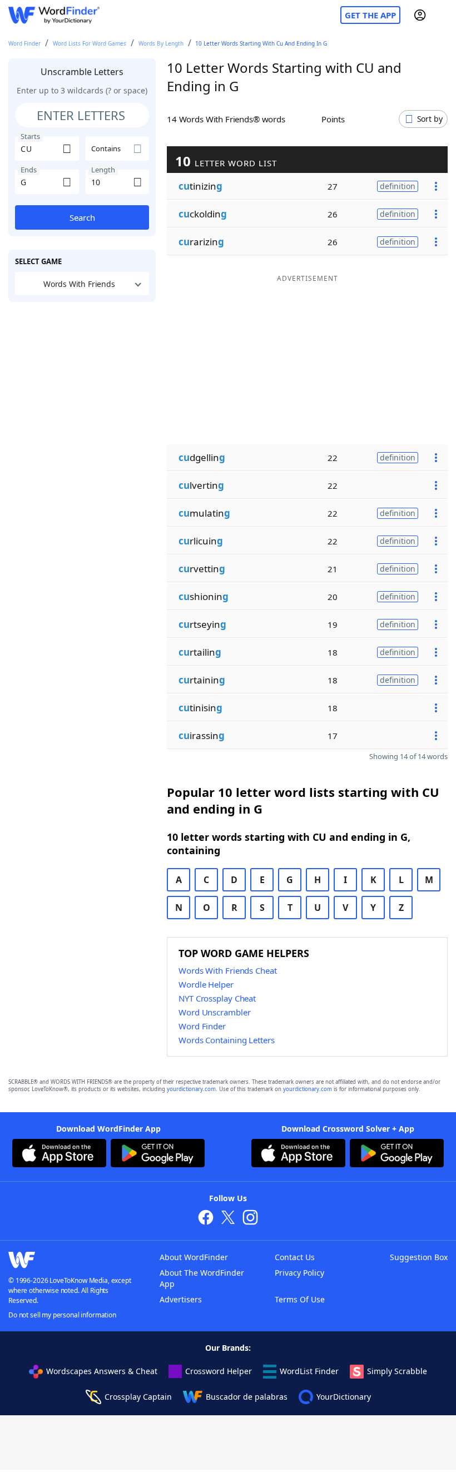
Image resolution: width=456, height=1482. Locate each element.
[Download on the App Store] (59, 1154)
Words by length (161, 43)
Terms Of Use (300, 1299)
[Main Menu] (443, 15)
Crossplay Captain (138, 1396)
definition (397, 186)
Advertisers (181, 1299)
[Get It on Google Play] (158, 1154)
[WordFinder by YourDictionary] (54, 15)
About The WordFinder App (202, 1278)
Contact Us (295, 1257)
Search (82, 217)
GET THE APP (370, 15)
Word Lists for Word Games (89, 43)
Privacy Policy (299, 1272)
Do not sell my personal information (62, 1315)
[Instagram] (250, 1218)
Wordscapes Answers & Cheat (101, 1371)
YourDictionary (343, 1396)
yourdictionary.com (191, 1089)
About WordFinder (194, 1257)
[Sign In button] (419, 15)
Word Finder (24, 43)
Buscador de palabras (247, 1396)
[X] (228, 1218)
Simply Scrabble (397, 1371)
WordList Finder (309, 1371)
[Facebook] (206, 1218)
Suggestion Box (419, 1257)
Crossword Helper (218, 1371)
